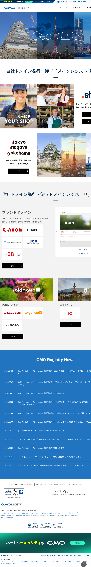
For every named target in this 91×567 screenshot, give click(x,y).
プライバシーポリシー (74, 484)
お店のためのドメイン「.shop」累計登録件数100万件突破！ (42, 448)
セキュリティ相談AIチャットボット (71, 513)
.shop (10, 484)
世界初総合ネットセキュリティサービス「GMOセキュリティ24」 (17, 513)
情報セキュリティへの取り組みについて (49, 484)
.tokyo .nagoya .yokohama (24, 484)
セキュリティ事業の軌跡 (7, 517)
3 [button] (84, 254)
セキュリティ (43, 561)
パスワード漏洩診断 (41, 513)
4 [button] (87, 254)
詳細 (18, 171)
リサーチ (63, 561)
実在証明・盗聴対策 (6, 515)
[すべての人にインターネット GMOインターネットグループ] (75, 1)
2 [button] (82, 254)
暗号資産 (85, 561)
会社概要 (76, 7)
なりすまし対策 (73, 515)
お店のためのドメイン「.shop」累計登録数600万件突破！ (41, 393)
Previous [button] (56, 232)
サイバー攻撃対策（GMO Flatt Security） (57, 515)
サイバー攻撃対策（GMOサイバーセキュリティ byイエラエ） (28, 515)
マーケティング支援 (54, 561)
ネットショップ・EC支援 (22, 561)
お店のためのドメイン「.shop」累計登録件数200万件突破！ (42, 431)
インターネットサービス (7, 561)
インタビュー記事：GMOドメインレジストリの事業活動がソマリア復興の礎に (49, 457)
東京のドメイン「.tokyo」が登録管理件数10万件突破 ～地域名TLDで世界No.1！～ (51, 465)
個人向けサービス (5, 563)
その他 (14, 563)
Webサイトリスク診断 (54, 513)
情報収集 (70, 561)
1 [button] (79, 254)
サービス (63, 7)
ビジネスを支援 (34, 561)
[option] (26, 289)
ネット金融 (77, 561)
